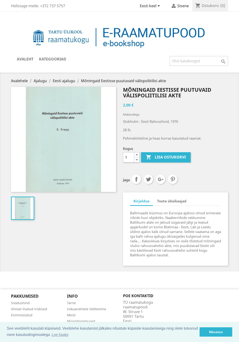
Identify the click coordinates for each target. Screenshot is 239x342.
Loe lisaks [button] (60, 335)
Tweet (148, 179)
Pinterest (172, 179)
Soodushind (20, 303)
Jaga (136, 179)
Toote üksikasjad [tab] (171, 201)
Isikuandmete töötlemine (86, 309)
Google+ (160, 179)
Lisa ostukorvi (166, 157)
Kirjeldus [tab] (141, 201)
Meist (71, 315)
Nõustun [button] (216, 332)
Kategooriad (52, 59)
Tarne (71, 303)
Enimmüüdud (21, 315)
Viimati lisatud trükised (29, 309)
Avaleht (25, 59)
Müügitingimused (81, 321)
